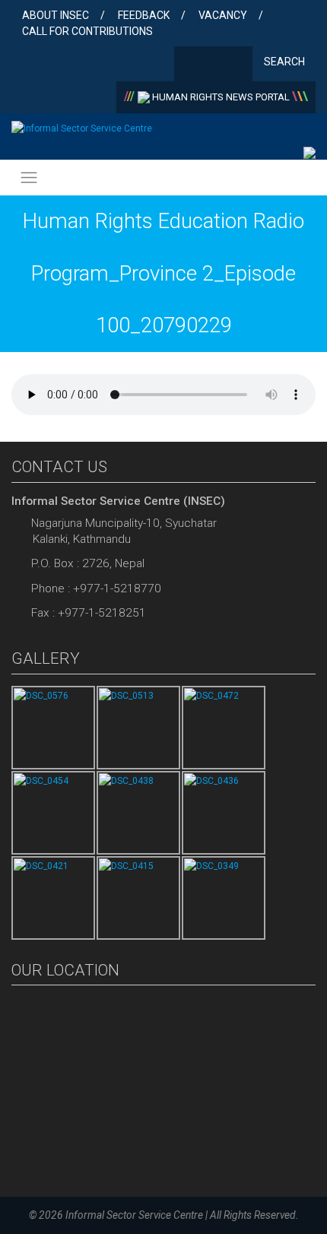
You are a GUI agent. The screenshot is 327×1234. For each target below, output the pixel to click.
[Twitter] (213, 65)
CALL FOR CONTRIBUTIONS (87, 31)
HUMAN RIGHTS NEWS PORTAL (221, 97)
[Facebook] (189, 65)
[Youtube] (238, 65)
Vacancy (222, 15)
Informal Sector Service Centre (134, 1215)
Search (285, 62)
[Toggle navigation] (28, 177)
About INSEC (55, 15)
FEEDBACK (144, 15)
